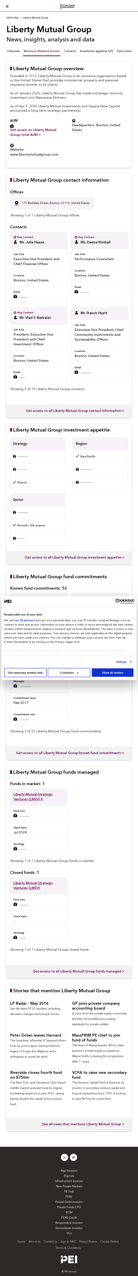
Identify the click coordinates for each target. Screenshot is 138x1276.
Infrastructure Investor (69, 1181)
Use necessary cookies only (25, 672)
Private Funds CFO (69, 1207)
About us (34, 1241)
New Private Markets (69, 1186)
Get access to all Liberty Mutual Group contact (75, 411)
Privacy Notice (88, 1241)
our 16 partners (25, 620)
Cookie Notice (109, 1241)
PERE (69, 1197)
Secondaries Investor (69, 1228)
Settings (121, 661)
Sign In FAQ (68, 1241)
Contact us (50, 1241)
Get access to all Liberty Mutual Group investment (74, 558)
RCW (69, 1212)
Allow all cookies (112, 672)
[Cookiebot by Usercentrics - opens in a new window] (118, 601)
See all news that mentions (83, 1124)
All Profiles (12, 18)
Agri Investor (69, 1170)
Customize (67, 672)
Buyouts (69, 1176)
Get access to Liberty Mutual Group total (33, 133)
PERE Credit (69, 1217)
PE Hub (69, 1191)
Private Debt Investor (69, 1202)
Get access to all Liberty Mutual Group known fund (70, 753)
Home (21, 1241)
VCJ (69, 1233)
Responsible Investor (69, 1223)
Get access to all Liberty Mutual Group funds (78, 971)
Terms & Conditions (68, 1248)
